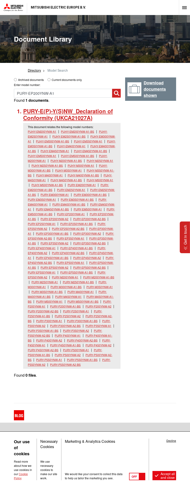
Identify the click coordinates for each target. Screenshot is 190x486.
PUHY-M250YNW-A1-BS (47, 165)
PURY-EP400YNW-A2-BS (68, 253)
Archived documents (31, 80)
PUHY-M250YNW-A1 (100, 161)
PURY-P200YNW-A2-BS (43, 311)
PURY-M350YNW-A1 (99, 287)
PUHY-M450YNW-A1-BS (66, 180)
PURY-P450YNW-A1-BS (65, 345)
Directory (34, 70)
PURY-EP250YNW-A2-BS (68, 229)
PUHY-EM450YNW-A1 (55, 151)
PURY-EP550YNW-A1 (42, 272)
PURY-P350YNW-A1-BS (43, 330)
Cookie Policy (21, 476)
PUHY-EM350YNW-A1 (88, 141)
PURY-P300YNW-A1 (49, 321)
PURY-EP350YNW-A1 (70, 238)
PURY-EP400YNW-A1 (42, 248)
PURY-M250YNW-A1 (45, 282)
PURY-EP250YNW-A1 (42, 224)
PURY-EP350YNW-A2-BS (89, 243)
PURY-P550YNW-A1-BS (82, 360)
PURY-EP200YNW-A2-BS (89, 219)
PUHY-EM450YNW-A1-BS (90, 151)
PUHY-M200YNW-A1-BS (66, 161)
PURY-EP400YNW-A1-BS (76, 248)
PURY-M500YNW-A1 (49, 301)
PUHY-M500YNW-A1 (100, 180)
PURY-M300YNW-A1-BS (66, 287)
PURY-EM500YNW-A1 (88, 209)
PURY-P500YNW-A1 (76, 350)
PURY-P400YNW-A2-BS (82, 340)
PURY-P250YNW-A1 (76, 311)
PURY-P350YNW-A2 (76, 330)
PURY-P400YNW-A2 (49, 340)
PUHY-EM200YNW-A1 (42, 131)
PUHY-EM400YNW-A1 (71, 146)
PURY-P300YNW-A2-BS (65, 326)
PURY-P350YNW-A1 (98, 326)
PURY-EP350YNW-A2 (54, 243)
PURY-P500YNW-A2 (68, 355)
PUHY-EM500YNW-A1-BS (77, 156)
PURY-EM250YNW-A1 (71, 190)
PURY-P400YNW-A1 (68, 335)
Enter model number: (27, 85)
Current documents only (67, 80)
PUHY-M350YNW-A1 (68, 170)
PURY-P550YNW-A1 (49, 360)
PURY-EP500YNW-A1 (70, 263)
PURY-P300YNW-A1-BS (82, 321)
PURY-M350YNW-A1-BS (47, 292)
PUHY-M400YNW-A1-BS (83, 175)
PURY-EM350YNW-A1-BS (77, 199)
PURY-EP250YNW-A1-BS (76, 224)
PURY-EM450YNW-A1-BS (52, 209)
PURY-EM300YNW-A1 (55, 195)
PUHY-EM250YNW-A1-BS (69, 136)
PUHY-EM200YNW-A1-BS (77, 131)
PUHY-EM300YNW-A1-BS (52, 141)
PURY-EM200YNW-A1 (82, 185)
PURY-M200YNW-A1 (65, 277)
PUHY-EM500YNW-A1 (42, 156)
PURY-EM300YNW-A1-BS (90, 195)
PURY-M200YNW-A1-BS (98, 277)
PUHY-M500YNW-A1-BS (47, 185)
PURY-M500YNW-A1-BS (82, 301)
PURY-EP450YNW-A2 (87, 258)
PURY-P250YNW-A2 (68, 316)
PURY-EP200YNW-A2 (54, 219)
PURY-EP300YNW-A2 (87, 233)
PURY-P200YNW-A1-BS (65, 306)
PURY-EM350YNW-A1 (42, 199)
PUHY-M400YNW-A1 (49, 175)
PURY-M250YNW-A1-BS (78, 282)
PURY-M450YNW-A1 (68, 296)
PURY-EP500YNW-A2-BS (89, 267)
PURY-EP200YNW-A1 (71, 214)
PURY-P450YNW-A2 (98, 345)
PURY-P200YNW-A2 (98, 306)
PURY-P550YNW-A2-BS (65, 364)
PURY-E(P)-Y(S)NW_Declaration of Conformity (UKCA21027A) (68, 114)
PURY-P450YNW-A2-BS (43, 350)
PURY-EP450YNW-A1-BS (52, 258)
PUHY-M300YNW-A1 (81, 165)
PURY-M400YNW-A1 (80, 292)
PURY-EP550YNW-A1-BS (76, 272)
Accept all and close (168, 475)
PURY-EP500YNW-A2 (54, 267)
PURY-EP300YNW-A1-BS (52, 233)
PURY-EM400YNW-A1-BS (68, 204)
